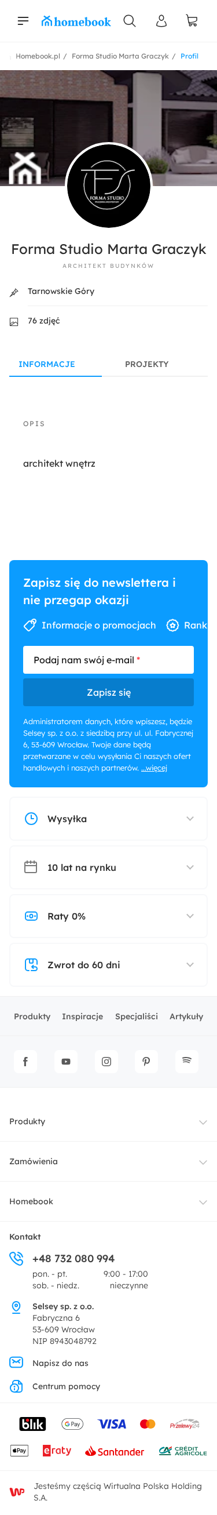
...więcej (154, 767)
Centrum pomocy (66, 1386)
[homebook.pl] (76, 21)
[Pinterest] (146, 1061)
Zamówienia (33, 1161)
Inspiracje (82, 1016)
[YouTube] (66, 1061)
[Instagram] (106, 1061)
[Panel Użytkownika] (162, 21)
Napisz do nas (60, 1363)
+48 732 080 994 (73, 1258)
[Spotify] (186, 1061)
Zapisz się (109, 692)
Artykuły (186, 1016)
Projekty (146, 364)
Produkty (32, 1016)
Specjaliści (136, 1016)
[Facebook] (25, 1061)
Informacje (47, 364)
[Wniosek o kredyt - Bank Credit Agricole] (183, 1450)
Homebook (31, 1201)
